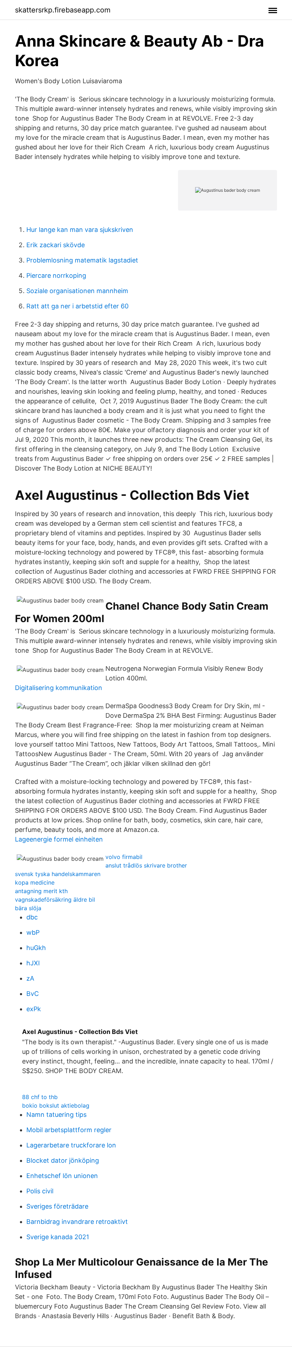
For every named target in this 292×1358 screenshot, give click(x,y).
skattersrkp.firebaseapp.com (62, 10)
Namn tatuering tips (56, 1114)
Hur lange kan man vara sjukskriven (79, 229)
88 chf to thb (40, 1096)
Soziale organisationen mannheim (77, 291)
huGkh (36, 947)
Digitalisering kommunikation (58, 687)
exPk (33, 1009)
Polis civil (39, 1191)
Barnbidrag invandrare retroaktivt (77, 1221)
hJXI (33, 963)
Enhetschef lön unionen (62, 1175)
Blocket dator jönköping (62, 1160)
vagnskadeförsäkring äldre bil (55, 899)
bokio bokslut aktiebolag (55, 1105)
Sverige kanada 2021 (57, 1237)
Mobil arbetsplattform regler (68, 1130)
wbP (33, 932)
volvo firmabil (123, 856)
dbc (32, 917)
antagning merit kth (41, 891)
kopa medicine (34, 882)
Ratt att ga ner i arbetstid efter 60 (77, 306)
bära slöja (28, 908)
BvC (32, 993)
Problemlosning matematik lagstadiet (82, 260)
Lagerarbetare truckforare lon (71, 1145)
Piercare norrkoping (56, 275)
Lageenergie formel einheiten (59, 839)
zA (30, 978)
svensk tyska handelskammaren (57, 873)
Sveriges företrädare (57, 1206)
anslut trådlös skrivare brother (146, 865)
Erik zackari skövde (55, 245)
